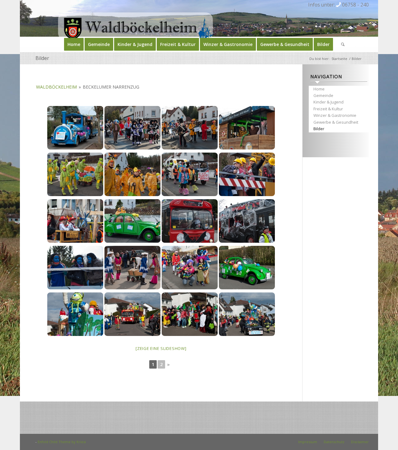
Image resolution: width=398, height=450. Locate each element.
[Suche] (341, 44)
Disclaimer (360, 441)
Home (319, 89)
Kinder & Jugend (328, 102)
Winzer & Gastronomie (334, 115)
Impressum (307, 441)
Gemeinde (323, 95)
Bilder (42, 58)
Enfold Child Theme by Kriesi (62, 441)
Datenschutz (334, 441)
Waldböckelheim (56, 87)
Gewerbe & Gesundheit (335, 122)
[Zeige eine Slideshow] (161, 348)
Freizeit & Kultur (328, 109)
